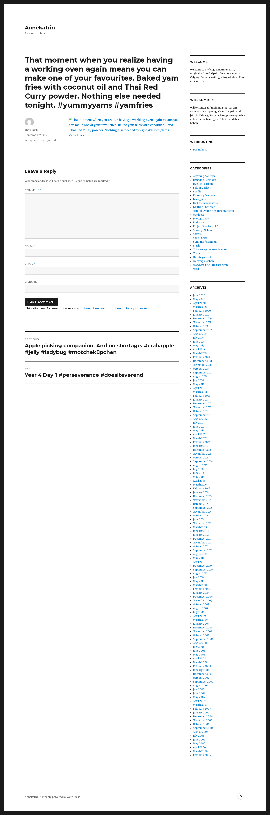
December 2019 (202, 318)
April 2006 (199, 747)
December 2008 (203, 627)
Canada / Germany (204, 180)
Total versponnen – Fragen (210, 249)
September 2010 (203, 569)
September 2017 (202, 415)
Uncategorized (47, 140)
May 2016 (198, 477)
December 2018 (202, 361)
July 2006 (198, 735)
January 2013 (201, 531)
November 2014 (202, 511)
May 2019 (198, 345)
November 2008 (202, 631)
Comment (33, 190)
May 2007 (199, 697)
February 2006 (202, 755)
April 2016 (199, 480)
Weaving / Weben (203, 261)
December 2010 (202, 565)
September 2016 (203, 461)
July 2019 (198, 337)
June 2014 (199, 519)
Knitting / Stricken (204, 207)
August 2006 (200, 732)
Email (30, 263)
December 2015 (202, 496)
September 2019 (203, 330)
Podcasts (198, 222)
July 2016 (198, 469)
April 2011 (199, 562)
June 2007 (199, 693)
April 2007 (199, 701)
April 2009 (199, 616)
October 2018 (201, 368)
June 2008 (199, 650)
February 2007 (202, 708)
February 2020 (202, 310)
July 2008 (198, 647)
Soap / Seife (200, 238)
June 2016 (198, 473)
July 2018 (198, 380)
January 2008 (201, 670)
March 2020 (200, 307)
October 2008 (201, 635)
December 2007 (202, 674)
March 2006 (200, 751)
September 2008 (203, 639)
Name (30, 245)
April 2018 (199, 388)
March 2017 (199, 438)
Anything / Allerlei (204, 176)
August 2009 (200, 608)
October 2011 (200, 546)
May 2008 (199, 654)
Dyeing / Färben (203, 183)
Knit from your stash (205, 203)
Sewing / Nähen (202, 230)
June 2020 (199, 295)
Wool (196, 268)
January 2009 (201, 623)
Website (31, 281)
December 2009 (203, 596)
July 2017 (198, 422)
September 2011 (202, 550)
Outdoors (198, 214)
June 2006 (199, 739)
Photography (201, 218)
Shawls (197, 234)
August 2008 (200, 643)
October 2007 (201, 677)
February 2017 (201, 442)
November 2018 (202, 364)
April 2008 (199, 658)
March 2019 (200, 353)
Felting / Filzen (202, 187)
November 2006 (202, 720)
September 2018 (203, 372)
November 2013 (202, 523)
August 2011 (200, 554)
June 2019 (198, 341)
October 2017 (200, 411)
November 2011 (202, 542)
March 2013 (200, 527)
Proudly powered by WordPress (61, 797)
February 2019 (201, 357)
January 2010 (201, 592)
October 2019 (200, 326)
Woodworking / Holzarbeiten (210, 265)
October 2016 (200, 457)
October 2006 (201, 724)
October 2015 (200, 504)
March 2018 (200, 392)
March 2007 (200, 704)
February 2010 (201, 589)
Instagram (31, 140)
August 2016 (200, 465)
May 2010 (198, 581)
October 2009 (201, 604)
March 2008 (200, 662)
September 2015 (203, 507)
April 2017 (199, 434)
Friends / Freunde (204, 195)
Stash (196, 245)
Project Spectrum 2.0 (205, 226)
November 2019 (202, 322)
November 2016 (202, 453)
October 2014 (201, 515)
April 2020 (199, 303)
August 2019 (200, 334)
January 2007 (201, 712)
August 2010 (200, 573)
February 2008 (202, 666)
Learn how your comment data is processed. (116, 308)
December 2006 (203, 716)
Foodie (197, 191)
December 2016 (202, 449)
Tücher (197, 253)
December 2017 (202, 403)
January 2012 (201, 534)
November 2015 (202, 500)
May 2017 (198, 430)
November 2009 (202, 600)
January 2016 (200, 492)
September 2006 (203, 728)
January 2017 (200, 446)
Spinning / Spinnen (205, 241)
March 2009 (200, 619)
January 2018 (201, 399)
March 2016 (200, 484)
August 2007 (200, 685)
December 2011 (202, 538)
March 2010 (200, 585)
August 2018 (200, 376)
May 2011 (198, 558)
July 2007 (198, 689)
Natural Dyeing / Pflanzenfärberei (213, 210)
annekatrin (31, 129)
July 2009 (198, 612)
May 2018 (198, 384)
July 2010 (198, 577)
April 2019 (199, 349)
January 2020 (201, 314)
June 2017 (198, 426)
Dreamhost (200, 149)
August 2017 (200, 419)
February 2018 (201, 395)
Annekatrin (40, 27)
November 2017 (202, 407)
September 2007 (203, 681)
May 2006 (199, 743)
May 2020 (199, 299)
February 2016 (201, 488)
